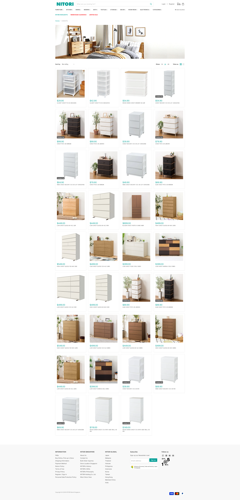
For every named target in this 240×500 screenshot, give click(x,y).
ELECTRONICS (144, 9)
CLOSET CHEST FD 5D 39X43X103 (100, 103)
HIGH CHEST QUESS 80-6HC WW (99, 307)
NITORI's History (85, 466)
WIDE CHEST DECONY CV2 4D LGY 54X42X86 (70, 429)
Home (57, 21)
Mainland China (110, 480)
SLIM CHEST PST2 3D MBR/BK (164, 184)
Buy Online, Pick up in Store (64, 458)
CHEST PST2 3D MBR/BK (97, 184)
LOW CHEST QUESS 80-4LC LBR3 (66, 389)
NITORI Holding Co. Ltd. (88, 474)
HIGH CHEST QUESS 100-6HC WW (67, 266)
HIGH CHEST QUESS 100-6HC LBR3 (67, 348)
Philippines (109, 466)
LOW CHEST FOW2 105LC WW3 (132, 266)
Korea (107, 472)
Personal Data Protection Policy (65, 477)
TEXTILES (104, 9)
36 (165, 64)
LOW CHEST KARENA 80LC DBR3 (99, 389)
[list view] (183, 64)
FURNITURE (59, 9)
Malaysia (108, 458)
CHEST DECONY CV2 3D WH (131, 389)
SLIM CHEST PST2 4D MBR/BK (164, 307)
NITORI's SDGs (85, 469)
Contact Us (84, 458)
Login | (164, 4)
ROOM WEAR (132, 9)
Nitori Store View (86, 477)
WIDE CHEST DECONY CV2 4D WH (165, 389)
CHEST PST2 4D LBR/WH (97, 144)
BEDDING (87, 9)
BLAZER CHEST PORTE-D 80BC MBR (133, 225)
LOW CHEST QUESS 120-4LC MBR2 (100, 348)
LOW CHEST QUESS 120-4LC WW (66, 307)
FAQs (57, 455)
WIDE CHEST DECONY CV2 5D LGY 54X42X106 (70, 184)
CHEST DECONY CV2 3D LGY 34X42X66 (134, 144)
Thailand (108, 461)
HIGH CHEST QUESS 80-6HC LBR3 (165, 225)
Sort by (57, 64)
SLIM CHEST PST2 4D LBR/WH (131, 307)
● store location (180, 9)
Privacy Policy (60, 472)
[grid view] (180, 64)
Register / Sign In (61, 474)
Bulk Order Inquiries (87, 461)
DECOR (122, 9)
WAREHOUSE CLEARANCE (78, 14)
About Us (83, 455)
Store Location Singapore (88, 463)
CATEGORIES (157, 9)
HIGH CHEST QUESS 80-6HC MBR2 (165, 348)
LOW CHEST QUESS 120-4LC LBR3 (100, 266)
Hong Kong (108, 477)
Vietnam (108, 463)
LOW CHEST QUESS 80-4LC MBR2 (133, 348)
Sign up (153, 460)
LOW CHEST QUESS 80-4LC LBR (66, 225)
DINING (78, 9)
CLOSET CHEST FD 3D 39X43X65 (66, 103)
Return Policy (59, 466)
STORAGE (113, 9)
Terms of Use (59, 469)
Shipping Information (62, 461)
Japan (107, 455)
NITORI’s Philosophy (87, 472)
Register (172, 4)
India (106, 482)
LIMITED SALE (93, 14)
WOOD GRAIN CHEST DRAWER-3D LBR (134, 103)
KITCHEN (69, 9)
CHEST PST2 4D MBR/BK (64, 144)
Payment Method (61, 463)
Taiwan (107, 474)
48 (168, 64)
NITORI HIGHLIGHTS (61, 14)
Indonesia (108, 469)
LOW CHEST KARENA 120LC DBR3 (165, 266)
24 (162, 64)
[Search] (150, 4)
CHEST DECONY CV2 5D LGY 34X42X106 (167, 103)
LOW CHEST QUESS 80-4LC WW (99, 225)
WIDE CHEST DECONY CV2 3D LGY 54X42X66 (136, 184)
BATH (95, 9)
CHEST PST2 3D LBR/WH (162, 144)
